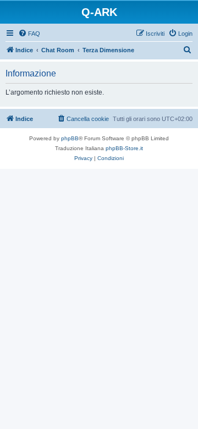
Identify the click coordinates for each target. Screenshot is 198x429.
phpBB (70, 138)
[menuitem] (29, 33)
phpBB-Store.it (124, 148)
